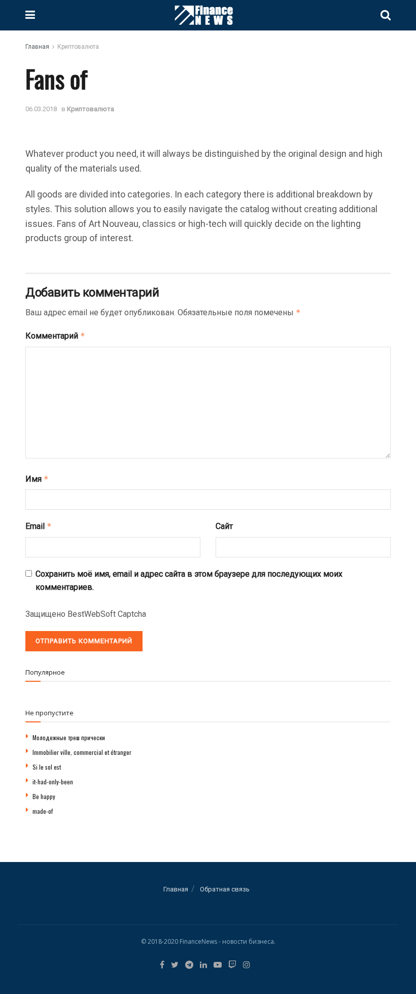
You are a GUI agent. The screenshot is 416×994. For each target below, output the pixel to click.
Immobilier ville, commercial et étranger (81, 752)
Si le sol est (46, 767)
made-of (42, 811)
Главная (37, 46)
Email (38, 526)
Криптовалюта (78, 46)
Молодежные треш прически (68, 737)
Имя (37, 479)
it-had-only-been (52, 781)
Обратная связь (225, 889)
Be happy (43, 796)
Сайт (224, 526)
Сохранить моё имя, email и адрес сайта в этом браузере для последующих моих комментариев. (189, 580)
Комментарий (55, 336)
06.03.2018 (41, 109)
